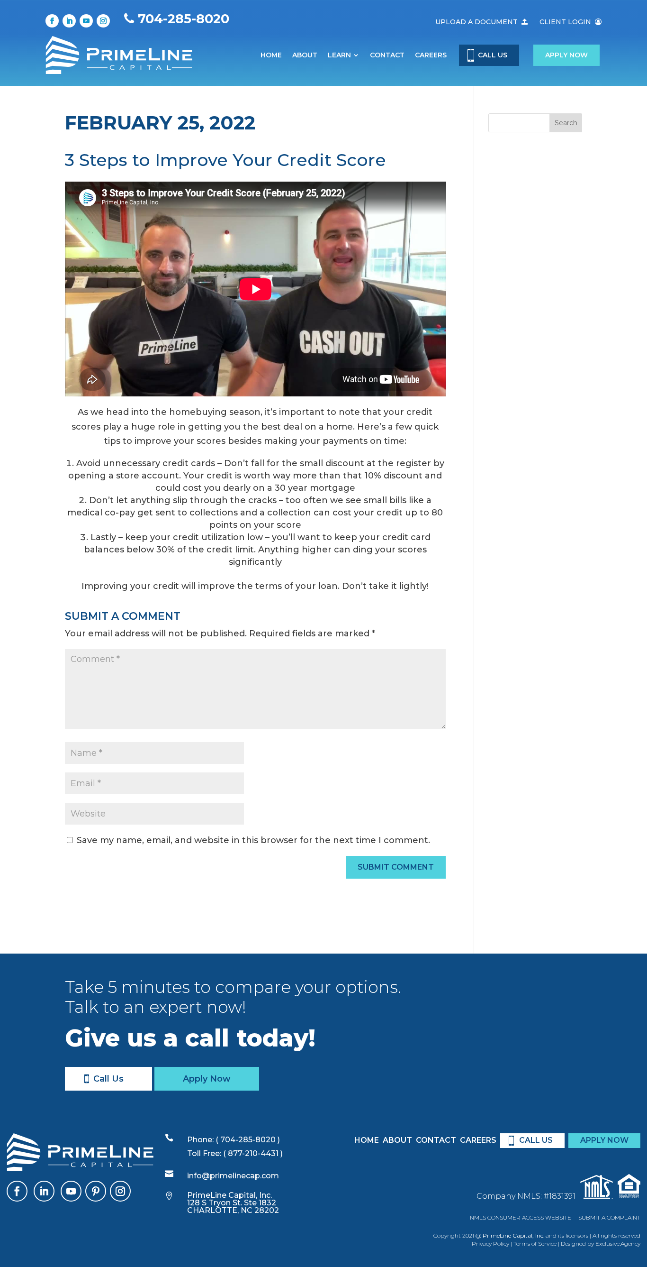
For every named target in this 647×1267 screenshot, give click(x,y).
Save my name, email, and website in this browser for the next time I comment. (253, 840)
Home (271, 55)
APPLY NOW (604, 1140)
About (304, 55)
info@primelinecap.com (233, 1175)
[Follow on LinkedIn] (69, 21)
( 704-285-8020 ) (247, 1139)
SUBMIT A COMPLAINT (609, 1217)
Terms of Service (535, 1243)
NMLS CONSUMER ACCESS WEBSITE (520, 1217)
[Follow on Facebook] (52, 21)
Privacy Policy (490, 1243)
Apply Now (566, 55)
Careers (431, 55)
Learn (339, 55)
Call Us (108, 1079)
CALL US (492, 55)
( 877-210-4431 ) (253, 1153)
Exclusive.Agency (617, 1243)
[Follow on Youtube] (86, 21)
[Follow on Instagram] (103, 21)
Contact (387, 55)
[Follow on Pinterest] (95, 1191)
